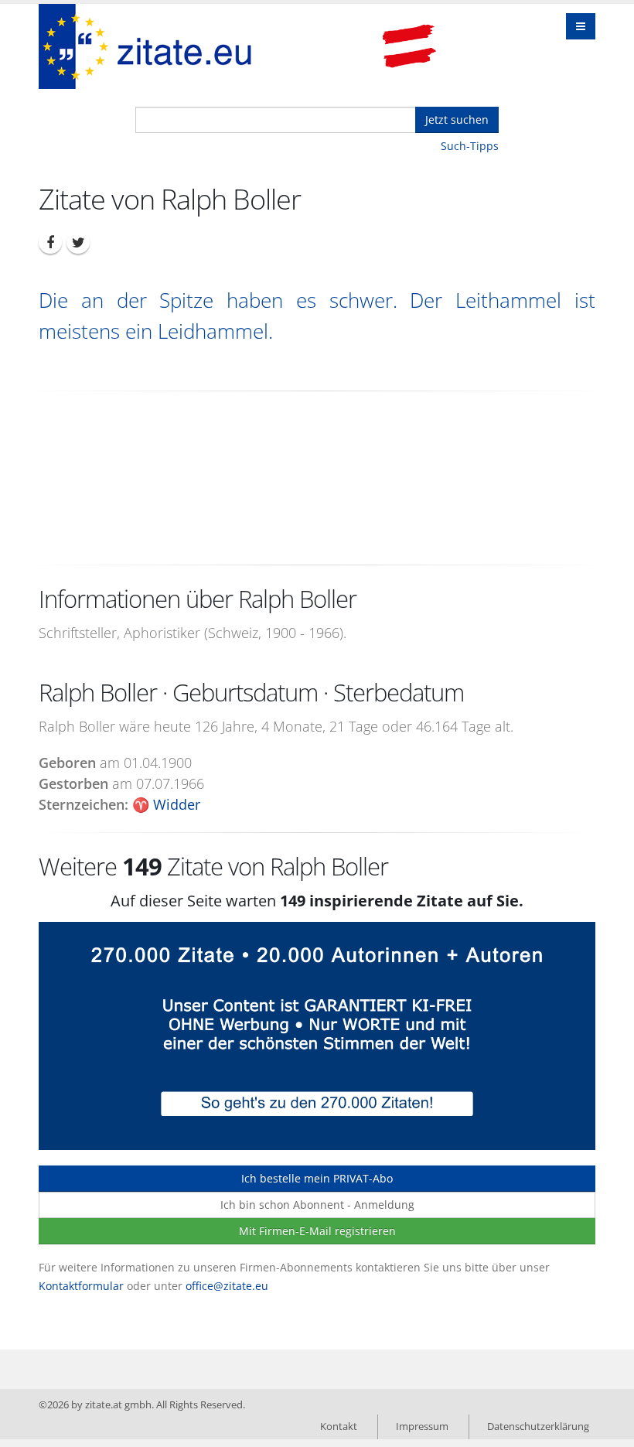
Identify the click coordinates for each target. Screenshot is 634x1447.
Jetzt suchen (457, 119)
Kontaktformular (81, 1285)
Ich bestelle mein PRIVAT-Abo (317, 1178)
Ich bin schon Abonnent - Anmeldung (317, 1204)
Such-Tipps (470, 145)
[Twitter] (78, 242)
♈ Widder (166, 804)
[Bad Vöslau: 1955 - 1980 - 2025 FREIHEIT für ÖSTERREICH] (409, 46)
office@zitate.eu (227, 1285)
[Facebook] (50, 242)
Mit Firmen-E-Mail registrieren (317, 1230)
